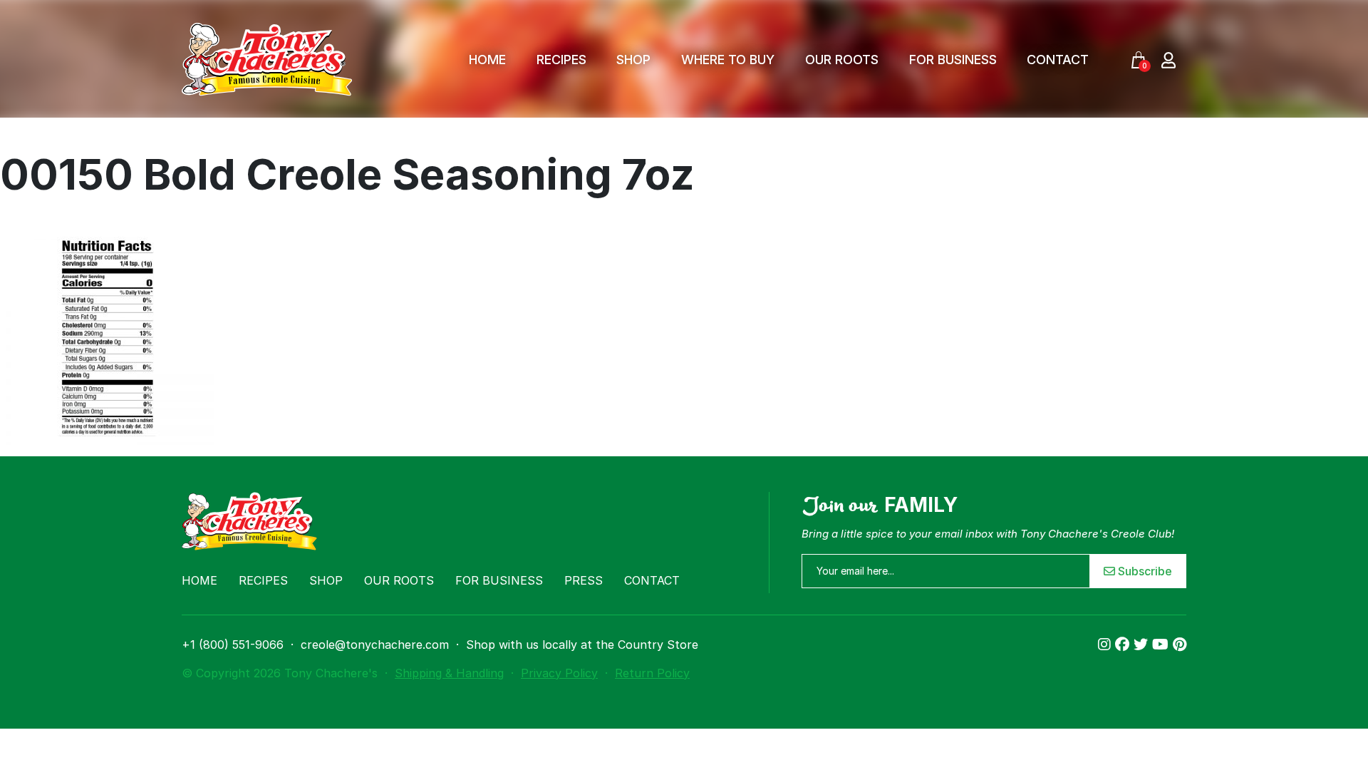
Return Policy (652, 673)
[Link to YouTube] (1162, 644)
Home (487, 59)
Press (583, 580)
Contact (1058, 59)
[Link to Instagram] (1106, 644)
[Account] (1168, 59)
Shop (633, 59)
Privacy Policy (559, 673)
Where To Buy (727, 59)
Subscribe (1143, 571)
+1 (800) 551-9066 (233, 644)
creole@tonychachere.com (375, 644)
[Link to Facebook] (1124, 644)
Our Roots (842, 59)
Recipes (561, 59)
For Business (953, 59)
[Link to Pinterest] (1179, 644)
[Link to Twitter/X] (1143, 644)
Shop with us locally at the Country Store (582, 644)
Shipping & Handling (449, 673)
